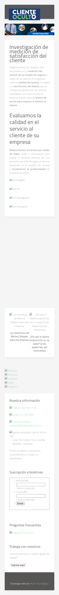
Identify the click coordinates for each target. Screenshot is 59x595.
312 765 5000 (27, 414)
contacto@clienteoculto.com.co (25, 425)
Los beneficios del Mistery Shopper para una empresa (19, 336)
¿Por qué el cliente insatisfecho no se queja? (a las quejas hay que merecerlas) (39, 343)
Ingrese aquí (18, 565)
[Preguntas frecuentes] (21, 533)
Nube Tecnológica (39, 583)
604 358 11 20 (29, 407)
